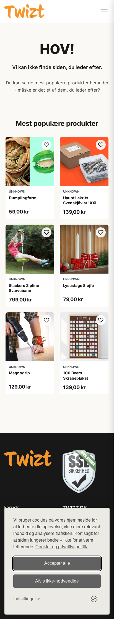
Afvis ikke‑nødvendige (57, 581)
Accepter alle (57, 563)
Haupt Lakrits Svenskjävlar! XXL (80, 200)
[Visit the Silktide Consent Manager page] (94, 599)
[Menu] (104, 11)
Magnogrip (19, 372)
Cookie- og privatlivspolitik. (61, 546)
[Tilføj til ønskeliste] (46, 145)
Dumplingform (23, 197)
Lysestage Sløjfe (78, 285)
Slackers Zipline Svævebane (24, 288)
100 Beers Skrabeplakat (75, 375)
